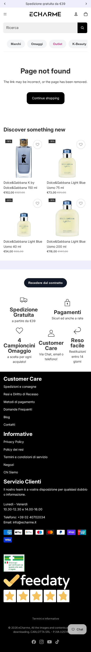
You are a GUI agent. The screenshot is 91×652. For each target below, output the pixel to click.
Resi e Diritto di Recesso (21, 394)
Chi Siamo (11, 472)
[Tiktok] (57, 642)
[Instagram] (41, 642)
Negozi (9, 465)
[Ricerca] (82, 27)
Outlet (57, 44)
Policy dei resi (13, 449)
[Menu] (5, 14)
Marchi (16, 44)
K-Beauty (79, 44)
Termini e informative (45, 618)
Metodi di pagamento (19, 402)
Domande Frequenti (18, 409)
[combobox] (45, 27)
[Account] (76, 14)
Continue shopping (45, 98)
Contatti (9, 424)
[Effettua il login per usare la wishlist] (37, 144)
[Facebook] (33, 642)
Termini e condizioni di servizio (25, 457)
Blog (7, 417)
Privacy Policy (14, 442)
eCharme (24, 627)
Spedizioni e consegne (20, 386)
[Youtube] (49, 642)
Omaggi (37, 44)
